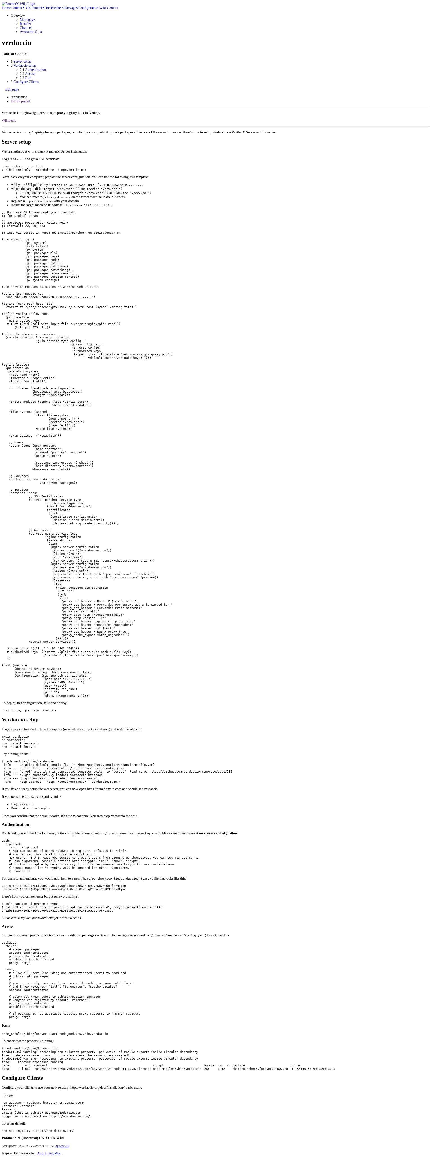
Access (30, 73)
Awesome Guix (31, 32)
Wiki (103, 8)
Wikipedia (9, 120)
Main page (27, 19)
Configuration (89, 8)
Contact (112, 8)
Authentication (35, 69)
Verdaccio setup (25, 65)
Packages (71, 8)
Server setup (22, 61)
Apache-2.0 (62, 1146)
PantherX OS (21, 8)
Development (20, 101)
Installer (25, 23)
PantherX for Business (48, 8)
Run (28, 78)
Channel (26, 28)
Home (6, 8)
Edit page (12, 89)
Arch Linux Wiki (49, 1153)
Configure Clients (26, 82)
